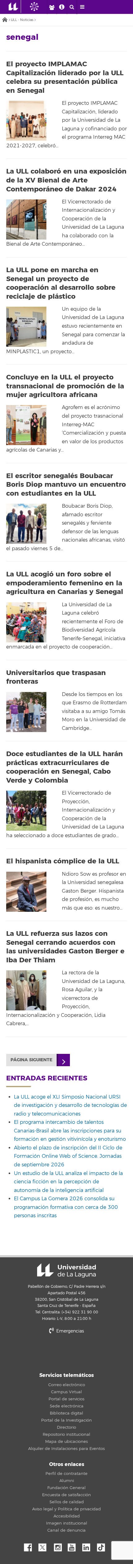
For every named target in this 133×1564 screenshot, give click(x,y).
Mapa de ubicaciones (66, 1441)
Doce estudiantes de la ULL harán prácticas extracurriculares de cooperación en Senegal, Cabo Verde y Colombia (64, 767)
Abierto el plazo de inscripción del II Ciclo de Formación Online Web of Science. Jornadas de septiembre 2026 (68, 1156)
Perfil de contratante (66, 1473)
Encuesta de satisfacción (66, 1494)
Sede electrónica (67, 1406)
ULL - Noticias (22, 20)
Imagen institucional (66, 1523)
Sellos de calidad (66, 1502)
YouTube (73, 1546)
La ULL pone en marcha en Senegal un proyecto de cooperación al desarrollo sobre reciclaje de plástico (60, 283)
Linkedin (88, 1546)
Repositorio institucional (66, 1434)
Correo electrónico (66, 1384)
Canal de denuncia (66, 1530)
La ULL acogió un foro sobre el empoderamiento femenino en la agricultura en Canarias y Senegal (64, 583)
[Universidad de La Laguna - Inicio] (15, 6)
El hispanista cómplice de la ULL (62, 861)
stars (66, 1352)
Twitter (44, 1546)
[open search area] (72, 7)
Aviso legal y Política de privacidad (66, 1509)
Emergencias (69, 1331)
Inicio (4, 20)
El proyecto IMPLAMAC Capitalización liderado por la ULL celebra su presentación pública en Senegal (64, 77)
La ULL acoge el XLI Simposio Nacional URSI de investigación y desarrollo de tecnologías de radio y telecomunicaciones (70, 1105)
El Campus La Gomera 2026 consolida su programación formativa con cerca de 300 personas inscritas (66, 1207)
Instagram (59, 1546)
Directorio (66, 1427)
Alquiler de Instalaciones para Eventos (66, 1448)
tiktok (103, 1546)
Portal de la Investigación (66, 1420)
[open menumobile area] (82, 7)
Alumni (66, 1480)
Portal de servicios (66, 1399)
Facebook (30, 1546)
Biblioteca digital (66, 1413)
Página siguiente (31, 1060)
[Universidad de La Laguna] (39, 6)
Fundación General (66, 1487)
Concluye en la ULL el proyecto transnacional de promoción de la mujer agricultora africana (65, 386)
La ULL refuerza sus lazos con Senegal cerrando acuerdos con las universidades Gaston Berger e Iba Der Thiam (65, 946)
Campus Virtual (66, 1392)
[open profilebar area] (51, 7)
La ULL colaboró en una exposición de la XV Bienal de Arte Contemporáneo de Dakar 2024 (66, 180)
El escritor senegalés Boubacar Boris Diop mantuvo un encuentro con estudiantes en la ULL (66, 485)
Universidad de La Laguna (66, 1270)
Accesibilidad (67, 1516)
